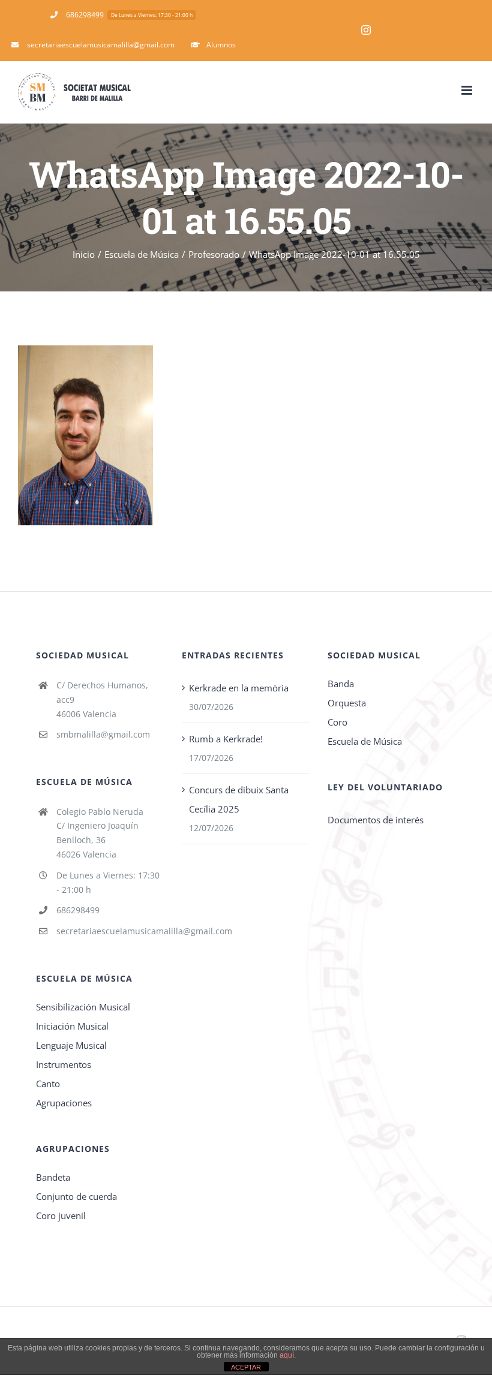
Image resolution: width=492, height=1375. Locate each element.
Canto (48, 1084)
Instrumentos (63, 1064)
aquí (287, 1355)
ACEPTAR (246, 1367)
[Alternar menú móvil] (467, 90)
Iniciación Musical (72, 1026)
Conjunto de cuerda (76, 1196)
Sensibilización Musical (83, 1007)
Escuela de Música (365, 741)
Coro (337, 722)
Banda (341, 684)
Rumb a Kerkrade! (226, 739)
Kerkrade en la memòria (239, 688)
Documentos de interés (376, 820)
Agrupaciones (64, 1103)
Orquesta (347, 703)
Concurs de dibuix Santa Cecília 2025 (239, 799)
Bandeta (53, 1177)
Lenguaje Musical (71, 1045)
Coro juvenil (61, 1215)
